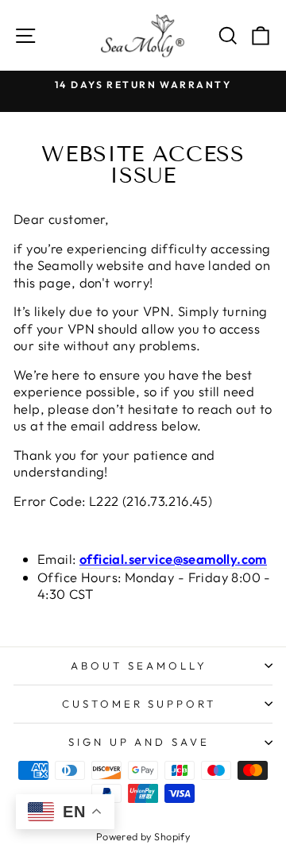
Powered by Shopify (143, 836)
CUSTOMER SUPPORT (139, 703)
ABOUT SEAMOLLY (139, 665)
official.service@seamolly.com (173, 558)
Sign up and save (139, 741)
